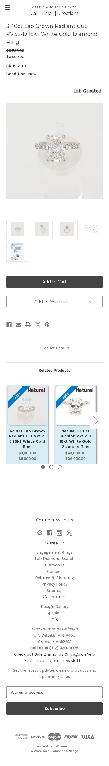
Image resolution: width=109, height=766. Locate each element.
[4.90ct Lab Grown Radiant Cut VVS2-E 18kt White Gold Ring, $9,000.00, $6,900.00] (27, 411)
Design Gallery (54, 606)
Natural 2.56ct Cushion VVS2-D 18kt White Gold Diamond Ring (75, 439)
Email (48, 13)
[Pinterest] (47, 325)
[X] (37, 325)
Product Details (54, 348)
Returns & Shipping (54, 577)
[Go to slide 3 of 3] (60, 467)
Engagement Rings (54, 552)
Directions (67, 13)
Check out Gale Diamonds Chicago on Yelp (54, 654)
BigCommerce (63, 746)
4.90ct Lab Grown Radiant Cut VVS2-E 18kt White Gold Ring (27, 439)
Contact (54, 571)
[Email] (18, 325)
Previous (7, 420)
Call (35, 13)
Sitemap (55, 590)
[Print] (28, 325)
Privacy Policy (54, 584)
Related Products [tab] (54, 370)
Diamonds (55, 564)
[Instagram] (59, 533)
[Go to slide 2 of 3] (51, 467)
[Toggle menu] (7, 7)
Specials (55, 612)
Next (95, 420)
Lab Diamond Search (54, 558)
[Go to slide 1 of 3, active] (43, 467)
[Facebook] (9, 325)
